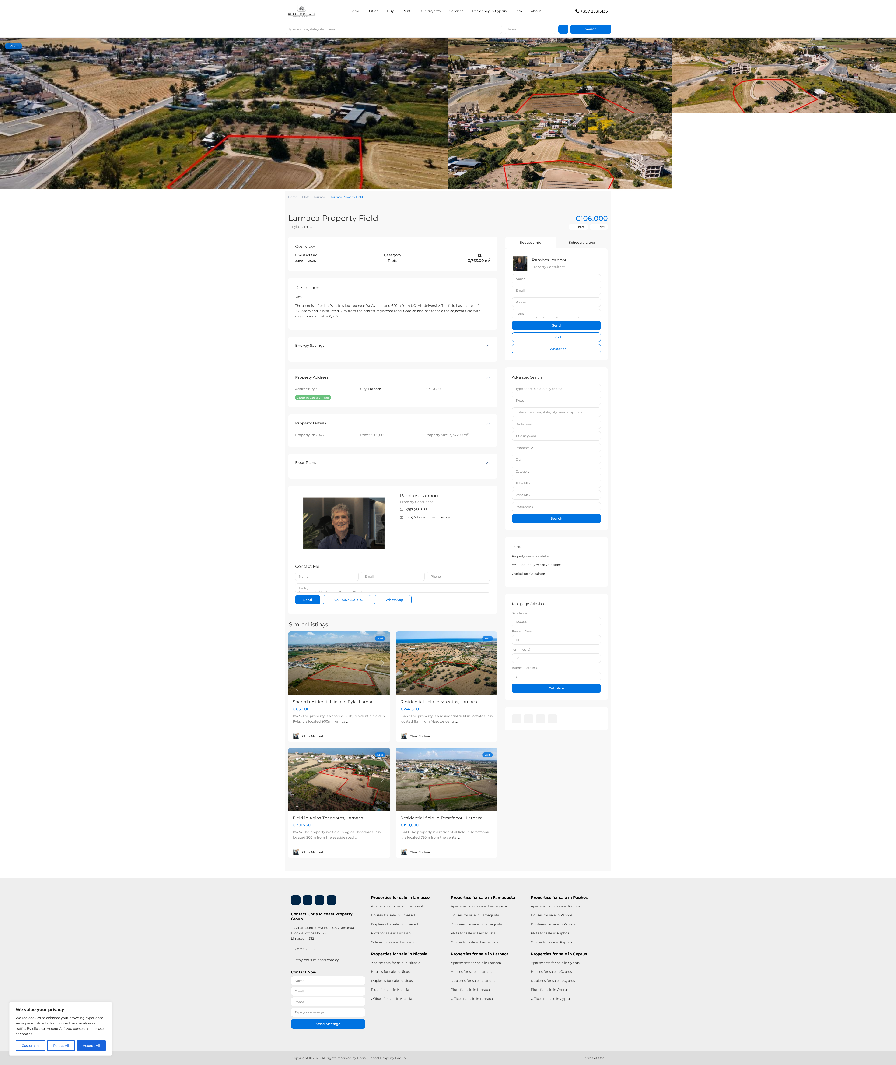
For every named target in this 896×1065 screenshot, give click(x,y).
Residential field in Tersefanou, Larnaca (441, 818)
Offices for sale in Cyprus (551, 999)
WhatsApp (394, 600)
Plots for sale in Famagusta (473, 933)
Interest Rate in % (525, 668)
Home (355, 11)
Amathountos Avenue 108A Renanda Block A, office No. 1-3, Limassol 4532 (322, 933)
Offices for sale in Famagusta (475, 942)
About (536, 11)
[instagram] (552, 718)
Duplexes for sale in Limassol (394, 924)
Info (518, 11)
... (347, 721)
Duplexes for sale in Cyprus (553, 981)
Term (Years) (521, 649)
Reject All (61, 1046)
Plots (305, 197)
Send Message (328, 1024)
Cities (373, 11)
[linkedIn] (528, 718)
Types (512, 29)
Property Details (310, 423)
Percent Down (523, 631)
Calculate (556, 688)
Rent (406, 11)
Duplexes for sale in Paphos (553, 924)
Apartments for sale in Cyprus (555, 963)
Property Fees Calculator (530, 556)
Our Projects (430, 11)
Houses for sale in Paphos (552, 915)
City (519, 459)
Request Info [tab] (530, 242)
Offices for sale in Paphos (551, 942)
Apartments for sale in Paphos (555, 906)
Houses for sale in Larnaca (472, 972)
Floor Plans (305, 462)
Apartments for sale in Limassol (397, 906)
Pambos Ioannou (419, 495)
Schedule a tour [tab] (582, 242)
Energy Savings (310, 345)
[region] (60, 1029)
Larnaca (319, 197)
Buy (390, 11)
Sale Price (519, 613)
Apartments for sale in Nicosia (395, 963)
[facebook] (517, 718)
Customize (30, 1046)
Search (556, 518)
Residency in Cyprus (489, 11)
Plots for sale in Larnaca (470, 989)
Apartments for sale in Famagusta (479, 906)
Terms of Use (593, 1058)
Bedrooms (524, 424)
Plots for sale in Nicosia (390, 989)
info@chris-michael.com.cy (428, 517)
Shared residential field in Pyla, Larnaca (334, 701)
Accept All (91, 1046)
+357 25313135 (594, 11)
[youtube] (540, 718)
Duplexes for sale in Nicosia (393, 981)
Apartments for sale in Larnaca (476, 963)
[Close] (107, 1006)
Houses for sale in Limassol (393, 915)
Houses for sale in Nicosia (392, 972)
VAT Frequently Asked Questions (536, 565)
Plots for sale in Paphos (550, 933)
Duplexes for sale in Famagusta (476, 924)
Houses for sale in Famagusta (475, 915)
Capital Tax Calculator (528, 573)
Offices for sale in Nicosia (391, 999)
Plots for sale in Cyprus (549, 989)
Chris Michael (312, 736)
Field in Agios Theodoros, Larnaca (328, 818)
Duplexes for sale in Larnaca (473, 981)
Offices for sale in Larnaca (472, 999)
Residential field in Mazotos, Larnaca (438, 701)
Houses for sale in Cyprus (551, 972)
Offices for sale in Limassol (393, 942)
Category (522, 471)
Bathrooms (524, 507)
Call (348, 600)
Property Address (312, 377)
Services (456, 11)
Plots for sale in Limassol (391, 933)
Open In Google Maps (313, 397)
